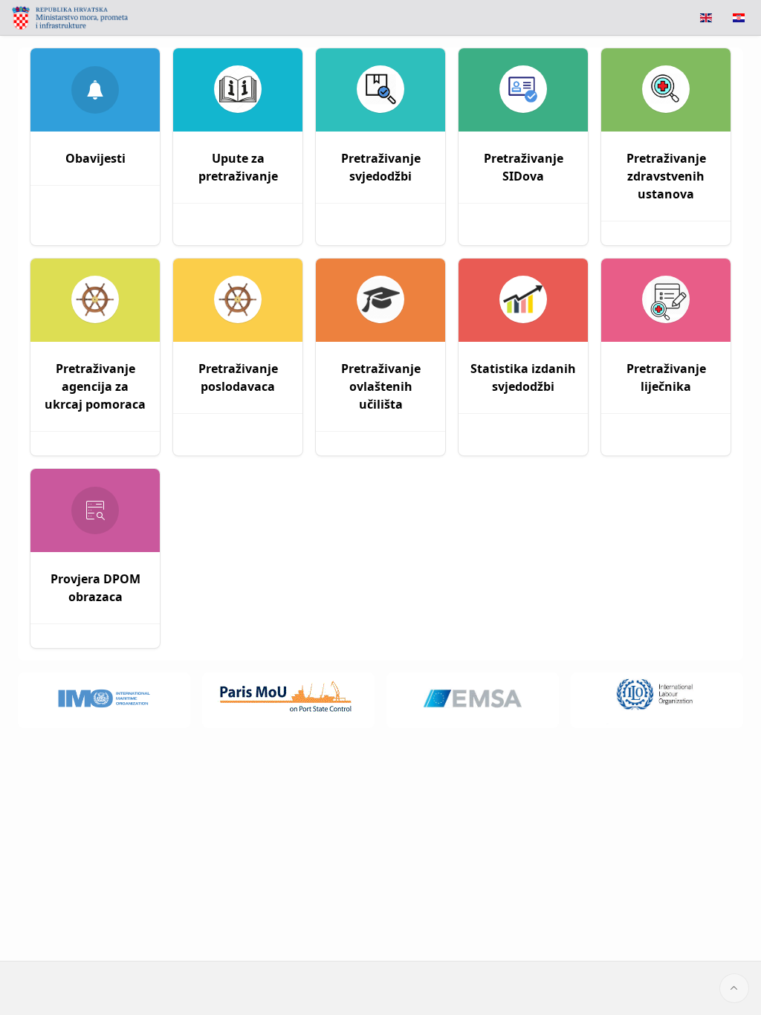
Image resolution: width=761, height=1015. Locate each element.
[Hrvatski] (738, 18)
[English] (706, 18)
